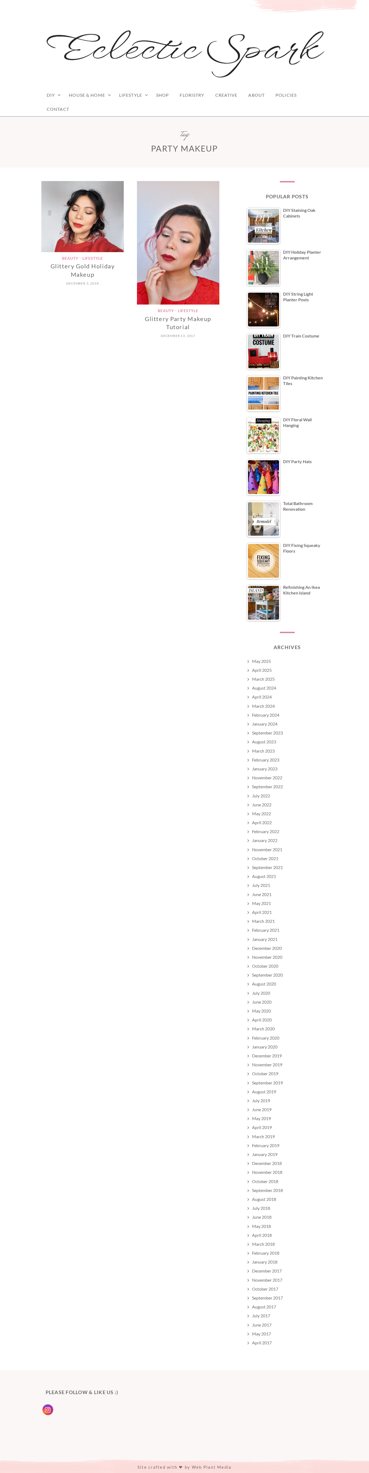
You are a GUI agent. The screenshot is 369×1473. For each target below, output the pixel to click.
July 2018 (261, 1208)
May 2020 (261, 1010)
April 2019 (262, 1127)
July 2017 (261, 1315)
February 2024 (265, 714)
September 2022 (267, 786)
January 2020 (264, 1046)
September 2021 (267, 867)
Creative (226, 95)
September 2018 (267, 1190)
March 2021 (263, 921)
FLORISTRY (192, 95)
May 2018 (261, 1226)
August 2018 (264, 1199)
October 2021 (265, 858)
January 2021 (264, 939)
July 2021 (261, 885)
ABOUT (256, 95)
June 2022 (261, 804)
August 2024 (264, 687)
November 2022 (267, 777)
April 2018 (262, 1235)
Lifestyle (130, 95)
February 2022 (265, 831)
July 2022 (261, 795)
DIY (51, 95)
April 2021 (262, 912)
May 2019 (261, 1118)
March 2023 (263, 750)
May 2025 (261, 661)
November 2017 (267, 1279)
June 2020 (261, 1001)
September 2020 (267, 974)
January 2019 (264, 1154)
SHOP (162, 95)
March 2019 (263, 1136)
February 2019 (265, 1145)
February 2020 (265, 1037)
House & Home (87, 95)
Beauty (70, 258)
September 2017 (267, 1297)
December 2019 (267, 1055)
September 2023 (267, 732)
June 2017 (261, 1324)
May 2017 (261, 1333)
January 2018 (264, 1261)
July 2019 (261, 1100)
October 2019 (265, 1073)
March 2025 (263, 679)
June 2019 (261, 1109)
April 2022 (262, 822)
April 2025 (262, 670)
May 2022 (261, 813)
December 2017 (267, 1270)
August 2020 (264, 983)
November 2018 (267, 1172)
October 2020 (265, 965)
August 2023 (264, 741)
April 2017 (262, 1342)
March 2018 (263, 1244)
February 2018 (265, 1252)
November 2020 (267, 957)
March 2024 (263, 706)
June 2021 (261, 894)
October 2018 (265, 1181)
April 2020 (262, 1019)
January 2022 (264, 840)
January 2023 (264, 768)
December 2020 (267, 948)
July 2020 (261, 993)
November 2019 (267, 1064)
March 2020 (263, 1028)
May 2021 (261, 903)
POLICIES (286, 95)
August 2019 (264, 1091)
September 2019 (267, 1082)
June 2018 (261, 1217)
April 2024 (262, 696)
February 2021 (265, 930)
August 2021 (264, 876)
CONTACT (58, 109)
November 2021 (267, 849)
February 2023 (265, 759)
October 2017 (265, 1288)
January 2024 (264, 723)
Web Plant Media (212, 1467)
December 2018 (267, 1163)
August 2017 (264, 1306)
